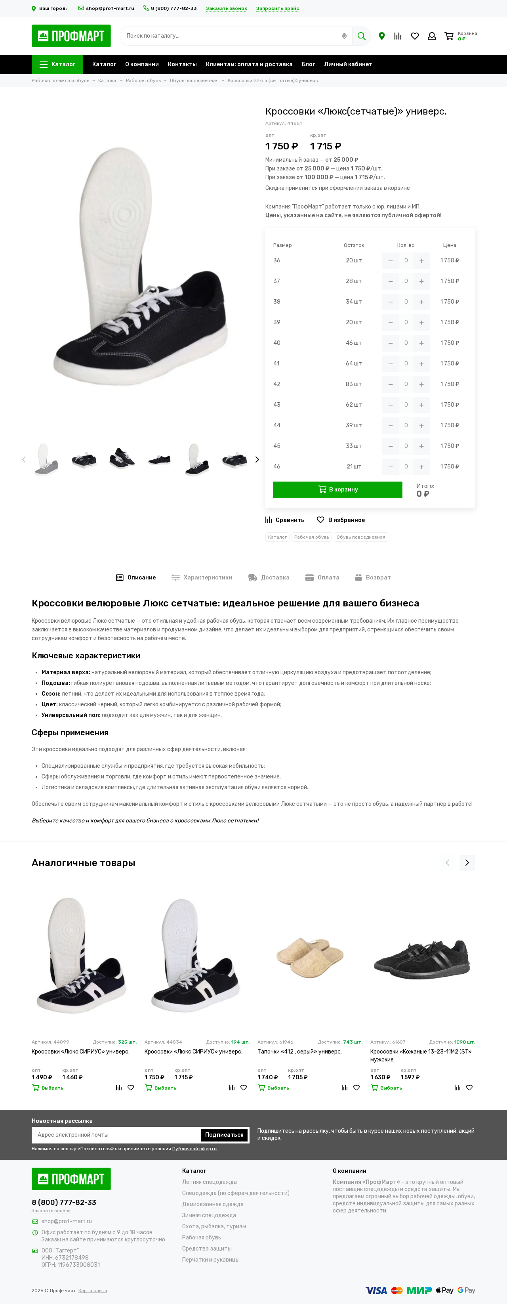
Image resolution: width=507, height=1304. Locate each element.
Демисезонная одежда (213, 1204)
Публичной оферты (194, 1148)
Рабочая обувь (311, 537)
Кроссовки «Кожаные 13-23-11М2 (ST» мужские (421, 1055)
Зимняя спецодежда (209, 1215)
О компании (142, 64)
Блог (308, 64)
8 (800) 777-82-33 (174, 8)
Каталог (63, 64)
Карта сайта (92, 1290)
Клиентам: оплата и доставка (249, 64)
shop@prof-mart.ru (110, 8)
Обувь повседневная (361, 537)
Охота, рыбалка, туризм (214, 1226)
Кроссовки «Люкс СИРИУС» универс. (81, 1051)
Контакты (182, 64)
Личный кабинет (348, 64)
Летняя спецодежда (209, 1182)
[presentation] (24, 460)
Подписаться (224, 1135)
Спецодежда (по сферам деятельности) (236, 1193)
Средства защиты (207, 1248)
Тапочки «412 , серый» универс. (299, 1051)
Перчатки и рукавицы (211, 1259)
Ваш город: (53, 8)
